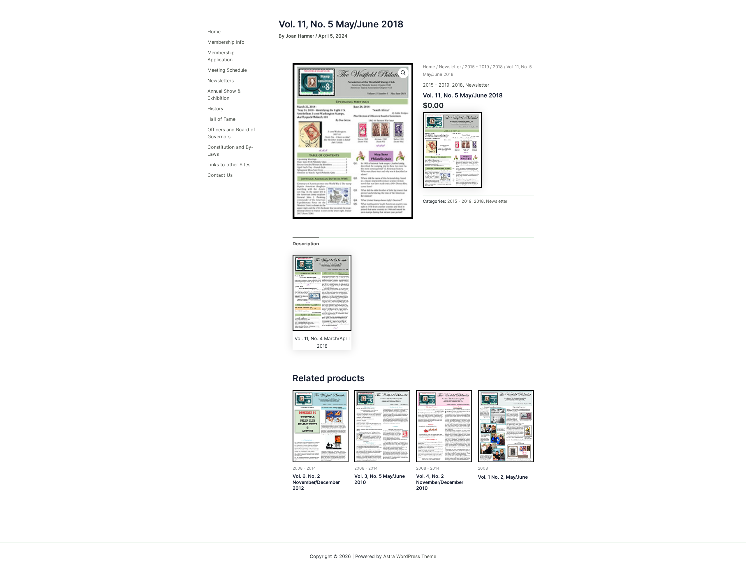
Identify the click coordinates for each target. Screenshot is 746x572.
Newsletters (220, 80)
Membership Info (225, 42)
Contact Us (220, 175)
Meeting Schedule (227, 70)
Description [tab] (306, 243)
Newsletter (450, 66)
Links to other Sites (228, 164)
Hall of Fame (221, 119)
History (215, 108)
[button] (403, 73)
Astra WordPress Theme (409, 556)
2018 (498, 66)
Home (214, 31)
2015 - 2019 (477, 66)
